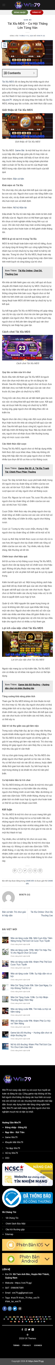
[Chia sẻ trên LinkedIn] (40, 870)
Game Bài (20, 150)
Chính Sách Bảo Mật (15, 1223)
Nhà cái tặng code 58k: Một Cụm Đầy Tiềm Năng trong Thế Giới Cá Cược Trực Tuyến (31, 939)
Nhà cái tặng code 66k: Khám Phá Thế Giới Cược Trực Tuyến (31, 963)
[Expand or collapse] (34, 73)
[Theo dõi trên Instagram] (9, 1308)
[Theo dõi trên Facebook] (4, 1308)
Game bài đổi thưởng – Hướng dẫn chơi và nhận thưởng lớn (31, 1034)
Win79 (5, 1090)
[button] (4, 4)
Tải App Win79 (13, 1148)
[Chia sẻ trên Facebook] (19, 870)
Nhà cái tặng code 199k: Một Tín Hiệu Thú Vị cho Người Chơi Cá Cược (31, 951)
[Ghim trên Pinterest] (35, 870)
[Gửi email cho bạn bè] (30, 870)
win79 (9, 100)
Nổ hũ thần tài (20, 207)
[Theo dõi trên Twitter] (15, 1308)
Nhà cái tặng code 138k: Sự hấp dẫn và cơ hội (31, 975)
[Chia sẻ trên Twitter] (25, 870)
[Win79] (27, 5)
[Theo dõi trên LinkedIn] (33, 1329)
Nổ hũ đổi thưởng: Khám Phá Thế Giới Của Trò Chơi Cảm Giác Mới (31, 1046)
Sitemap (9, 1234)
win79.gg (41, 36)
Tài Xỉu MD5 (8, 81)
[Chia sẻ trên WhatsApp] (14, 870)
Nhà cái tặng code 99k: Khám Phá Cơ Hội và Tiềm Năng (30, 1022)
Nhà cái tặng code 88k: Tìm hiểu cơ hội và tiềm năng (31, 1010)
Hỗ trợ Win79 (11, 1153)
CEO (7, 1158)
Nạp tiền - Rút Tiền (14, 1132)
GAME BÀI (27, 20)
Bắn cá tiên (18, 178)
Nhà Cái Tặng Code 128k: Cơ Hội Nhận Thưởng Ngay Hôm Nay (29, 998)
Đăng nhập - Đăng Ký (16, 1127)
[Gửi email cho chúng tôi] (20, 1308)
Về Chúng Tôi (12, 1218)
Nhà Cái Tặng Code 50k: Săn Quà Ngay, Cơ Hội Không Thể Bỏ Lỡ (31, 986)
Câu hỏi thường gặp (15, 1229)
